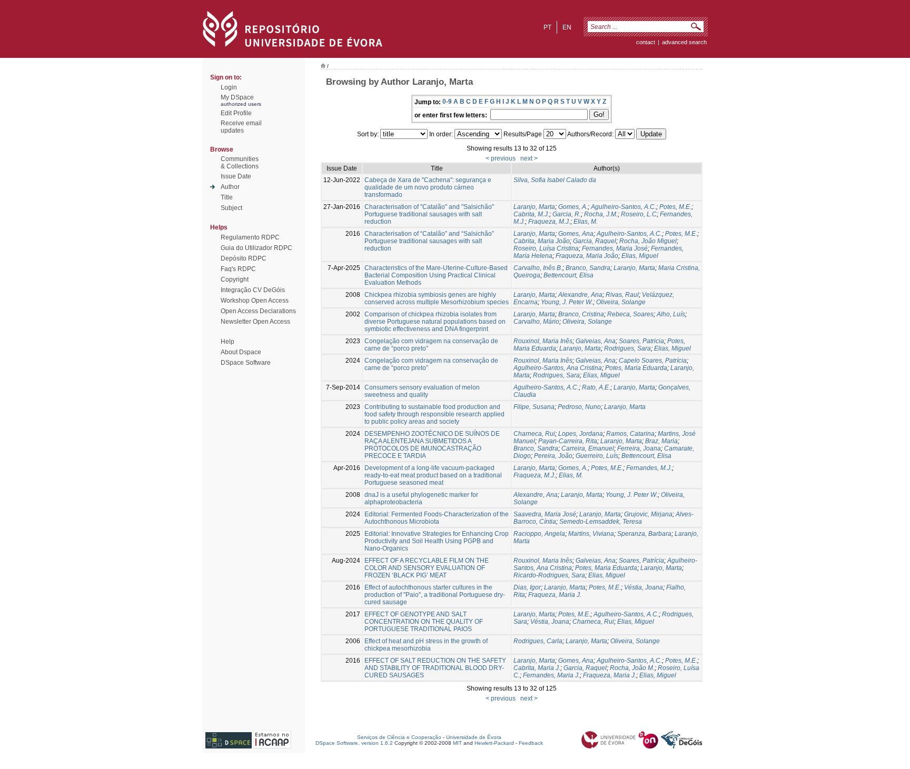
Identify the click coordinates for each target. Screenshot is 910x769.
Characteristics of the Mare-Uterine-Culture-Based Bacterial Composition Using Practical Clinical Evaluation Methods (436, 275)
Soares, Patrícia (641, 560)
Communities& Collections (240, 162)
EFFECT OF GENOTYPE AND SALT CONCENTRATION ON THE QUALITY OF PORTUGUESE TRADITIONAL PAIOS (423, 622)
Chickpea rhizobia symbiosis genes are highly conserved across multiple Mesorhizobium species (436, 298)
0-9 (447, 101)
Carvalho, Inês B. (537, 268)
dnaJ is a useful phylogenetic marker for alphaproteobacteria (421, 498)
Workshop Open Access (255, 300)
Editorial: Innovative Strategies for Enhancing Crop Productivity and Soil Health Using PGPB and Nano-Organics (436, 541)
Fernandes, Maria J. (551, 675)
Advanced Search (684, 42)
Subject (231, 208)
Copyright (235, 279)
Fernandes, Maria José (615, 248)
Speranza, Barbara (644, 533)
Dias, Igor (527, 587)
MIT (457, 743)
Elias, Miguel (639, 255)
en (566, 27)
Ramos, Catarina (630, 433)
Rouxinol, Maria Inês (542, 341)
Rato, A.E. (596, 387)
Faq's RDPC (238, 269)
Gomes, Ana (576, 233)
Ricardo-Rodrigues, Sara (549, 575)
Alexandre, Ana (580, 294)
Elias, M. (585, 221)
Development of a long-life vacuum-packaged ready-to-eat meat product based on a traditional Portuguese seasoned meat (433, 475)
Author (230, 187)
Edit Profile (236, 113)
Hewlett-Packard (494, 743)
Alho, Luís (671, 314)
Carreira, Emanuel (587, 448)
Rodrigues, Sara (627, 348)
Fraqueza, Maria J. (554, 594)
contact (645, 42)
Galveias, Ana (596, 341)
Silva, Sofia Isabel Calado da (554, 180)
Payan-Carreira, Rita (567, 441)
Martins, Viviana (591, 533)
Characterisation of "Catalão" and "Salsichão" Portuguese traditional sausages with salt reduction (429, 214)
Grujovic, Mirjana (648, 514)
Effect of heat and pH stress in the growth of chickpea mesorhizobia (426, 644)
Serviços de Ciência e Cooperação (399, 737)
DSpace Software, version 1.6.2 (354, 743)
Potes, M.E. (675, 207)
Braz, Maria (661, 441)
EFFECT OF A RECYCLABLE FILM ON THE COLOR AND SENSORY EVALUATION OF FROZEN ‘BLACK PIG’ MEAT (426, 568)
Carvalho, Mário (536, 321)
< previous (501, 158)
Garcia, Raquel (594, 241)
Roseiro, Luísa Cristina (546, 248)
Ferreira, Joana (639, 448)
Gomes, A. (573, 207)
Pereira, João (553, 456)
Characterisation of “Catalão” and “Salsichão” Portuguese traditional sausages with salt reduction (429, 241)
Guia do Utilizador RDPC (256, 248)
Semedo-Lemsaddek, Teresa (600, 521)
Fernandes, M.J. (649, 468)
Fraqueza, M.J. (549, 221)
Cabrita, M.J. (531, 214)
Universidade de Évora (473, 737)
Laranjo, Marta (534, 207)
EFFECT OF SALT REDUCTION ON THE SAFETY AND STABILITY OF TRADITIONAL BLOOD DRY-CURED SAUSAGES (435, 668)
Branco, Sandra (588, 268)
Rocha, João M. (632, 668)
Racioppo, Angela (539, 533)
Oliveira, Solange (621, 302)
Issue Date (236, 176)
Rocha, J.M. (601, 214)
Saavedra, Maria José (544, 514)
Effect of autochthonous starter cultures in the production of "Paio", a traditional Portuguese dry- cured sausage (434, 595)
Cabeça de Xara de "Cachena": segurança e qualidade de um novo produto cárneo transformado (427, 187)
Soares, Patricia (641, 341)
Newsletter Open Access (255, 321)
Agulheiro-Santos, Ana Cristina (557, 368)
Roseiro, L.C (639, 214)
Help (227, 341)
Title (227, 197)
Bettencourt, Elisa (568, 275)
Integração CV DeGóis (253, 290)
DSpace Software (246, 362)
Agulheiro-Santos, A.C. (623, 207)
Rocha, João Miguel (648, 241)
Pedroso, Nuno (579, 407)
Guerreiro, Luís (597, 456)
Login (229, 87)
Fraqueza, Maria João (587, 255)
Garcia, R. (566, 214)
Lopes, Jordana (580, 433)
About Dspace (241, 352)
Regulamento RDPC (250, 237)
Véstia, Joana (643, 587)
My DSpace (237, 97)
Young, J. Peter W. (567, 302)
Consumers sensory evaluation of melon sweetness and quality (422, 391)
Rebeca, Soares (630, 314)
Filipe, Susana (534, 407)
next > (529, 158)
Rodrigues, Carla (537, 641)
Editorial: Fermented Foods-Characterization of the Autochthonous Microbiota (436, 518)
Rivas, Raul (622, 294)
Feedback (531, 743)
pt (547, 27)
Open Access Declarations (258, 311)
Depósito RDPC (243, 258)
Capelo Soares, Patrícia (653, 360)
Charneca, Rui (534, 433)
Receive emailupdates (241, 126)
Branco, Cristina (581, 314)
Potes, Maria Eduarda (636, 368)
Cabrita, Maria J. (536, 668)
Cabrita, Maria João (541, 241)
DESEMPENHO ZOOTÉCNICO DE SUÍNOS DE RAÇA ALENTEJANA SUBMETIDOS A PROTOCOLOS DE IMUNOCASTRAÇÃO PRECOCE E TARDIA (432, 445)
